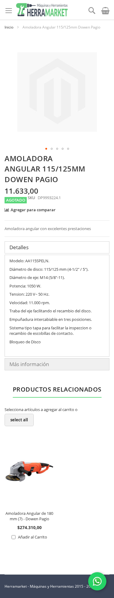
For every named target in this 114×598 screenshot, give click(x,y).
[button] (46, 148)
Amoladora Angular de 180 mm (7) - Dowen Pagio (29, 516)
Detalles (19, 247)
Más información (29, 364)
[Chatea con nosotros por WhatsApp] (97, 581)
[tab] (57, 247)
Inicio (9, 27)
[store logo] (42, 10)
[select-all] (19, 420)
